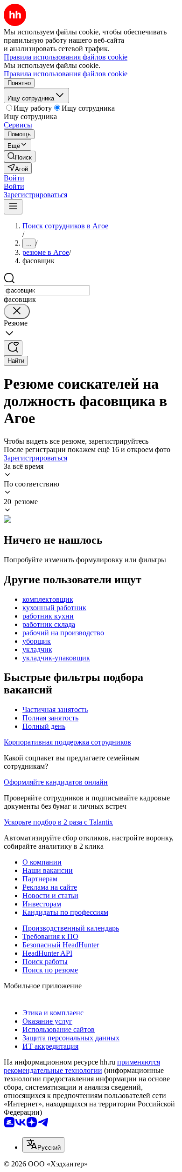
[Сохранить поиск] (13, 348)
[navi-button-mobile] (13, 206)
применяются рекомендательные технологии (82, 1066)
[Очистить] (17, 311)
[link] (19, 156)
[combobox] (47, 290)
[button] (14, 178)
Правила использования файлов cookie (65, 74)
